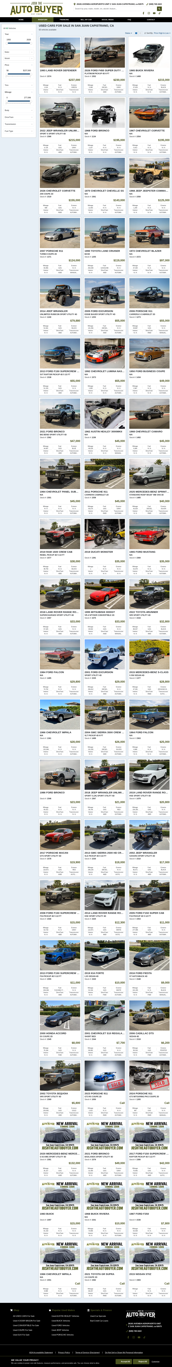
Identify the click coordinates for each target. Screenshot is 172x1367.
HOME (21, 20)
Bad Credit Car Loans (99, 1321)
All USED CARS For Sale (24, 1316)
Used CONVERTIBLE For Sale (26, 1325)
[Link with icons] (144, 13)
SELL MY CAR (86, 20)
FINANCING (64, 20)
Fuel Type (9, 131)
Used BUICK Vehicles (61, 1321)
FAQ (129, 20)
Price (7, 65)
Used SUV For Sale (21, 1335)
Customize (155, 1361)
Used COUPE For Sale (22, 1330)
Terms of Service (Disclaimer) (87, 1353)
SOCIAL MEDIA (108, 20)
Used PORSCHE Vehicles (63, 1335)
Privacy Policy (64, 1353)
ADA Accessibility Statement (41, 1353)
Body (7, 110)
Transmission (10, 124)
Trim (6, 85)
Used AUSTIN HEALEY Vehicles (65, 1316)
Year (7, 34)
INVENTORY (42, 20)
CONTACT (151, 20)
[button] (159, 9)
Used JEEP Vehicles (60, 1330)
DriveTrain (9, 117)
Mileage (8, 92)
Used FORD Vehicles (61, 1325)
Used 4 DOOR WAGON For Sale (26, 1321)
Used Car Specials (98, 1316)
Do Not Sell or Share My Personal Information (124, 1353)
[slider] (6, 43)
